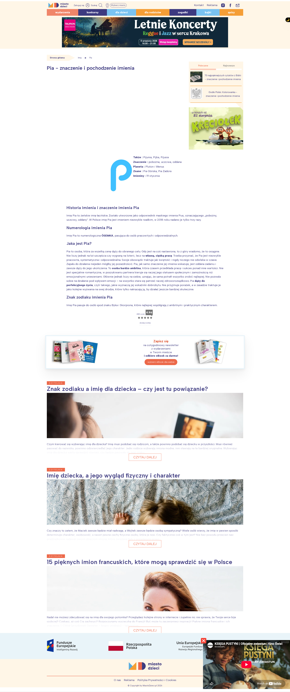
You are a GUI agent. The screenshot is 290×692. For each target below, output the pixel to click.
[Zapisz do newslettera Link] (237, 5)
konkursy (92, 12)
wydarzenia (62, 12)
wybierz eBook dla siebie (161, 362)
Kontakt (199, 5)
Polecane (203, 65)
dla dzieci (121, 12)
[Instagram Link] (223, 5)
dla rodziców (153, 12)
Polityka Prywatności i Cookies (156, 680)
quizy (231, 12)
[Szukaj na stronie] (97, 5)
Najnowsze (229, 65)
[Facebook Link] (230, 5)
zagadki (183, 12)
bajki (208, 12)
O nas (117, 680)
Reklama (212, 5)
